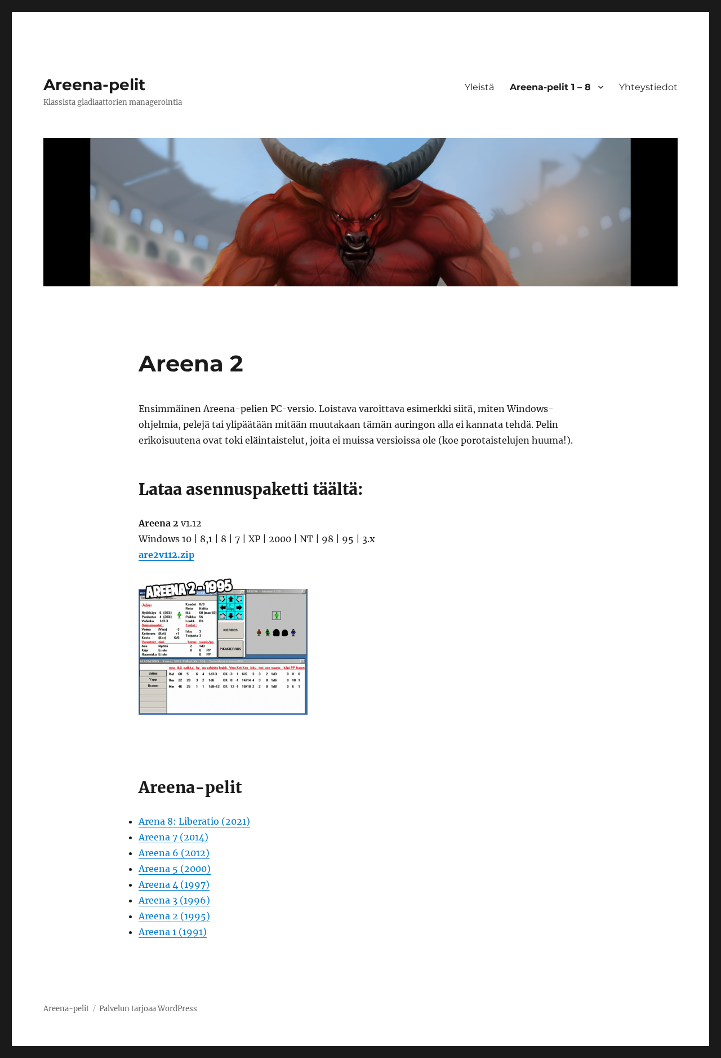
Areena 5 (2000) (175, 868)
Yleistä (479, 87)
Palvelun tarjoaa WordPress (148, 1008)
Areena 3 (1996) (174, 900)
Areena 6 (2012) (174, 852)
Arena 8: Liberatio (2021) (194, 821)
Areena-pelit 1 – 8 (550, 87)
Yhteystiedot (648, 87)
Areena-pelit (94, 84)
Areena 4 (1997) (174, 884)
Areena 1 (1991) (173, 931)
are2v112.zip (166, 554)
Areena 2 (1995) (174, 916)
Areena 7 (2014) (173, 837)
